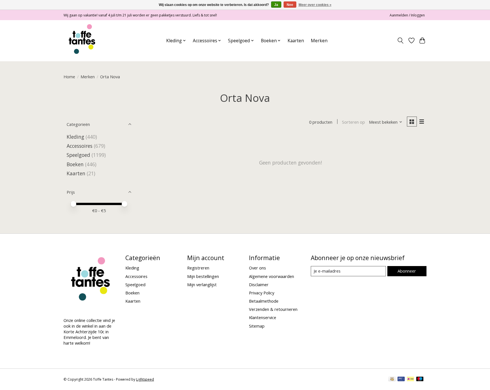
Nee (290, 5)
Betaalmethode (263, 301)
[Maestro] (420, 379)
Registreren (198, 268)
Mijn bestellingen (203, 276)
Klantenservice (262, 317)
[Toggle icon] (400, 40)
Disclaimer (259, 284)
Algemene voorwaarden (271, 276)
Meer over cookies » (315, 5)
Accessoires (79, 145)
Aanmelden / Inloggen (407, 15)
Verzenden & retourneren (273, 309)
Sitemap (257, 326)
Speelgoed (78, 154)
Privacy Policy (261, 293)
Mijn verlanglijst (202, 284)
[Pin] (401, 379)
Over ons (257, 268)
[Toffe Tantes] (82, 40)
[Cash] (392, 379)
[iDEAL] (410, 379)
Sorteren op (353, 122)
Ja (276, 5)
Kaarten (296, 41)
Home (69, 76)
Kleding (75, 136)
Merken (319, 41)
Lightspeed (145, 379)
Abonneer (407, 271)
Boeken (75, 164)
